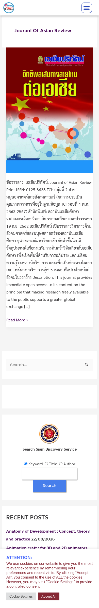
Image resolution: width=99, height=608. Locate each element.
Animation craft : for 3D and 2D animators (47, 548)
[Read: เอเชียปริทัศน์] (49, 109)
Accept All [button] (48, 596)
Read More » (17, 319)
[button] (86, 8)
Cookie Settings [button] (21, 596)
